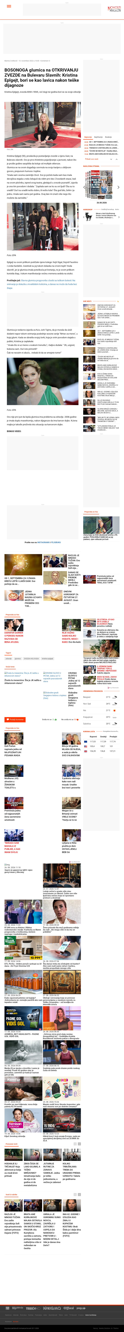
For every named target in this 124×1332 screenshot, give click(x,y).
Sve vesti (87, 301)
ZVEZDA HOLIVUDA (31, 659)
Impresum (8, 1321)
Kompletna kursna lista (111, 731)
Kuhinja (30, 1315)
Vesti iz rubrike (11, 1195)
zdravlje (9, 659)
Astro (117, 209)
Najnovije (88, 137)
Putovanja (38, 1315)
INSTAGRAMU (43, 542)
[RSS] (118, 301)
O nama (81, 1315)
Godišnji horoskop (107, 209)
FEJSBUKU (56, 542)
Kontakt (15, 1321)
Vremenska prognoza (93, 691)
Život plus (23, 1315)
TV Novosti (73, 1315)
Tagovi (8, 653)
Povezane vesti (11, 1144)
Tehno (61, 1315)
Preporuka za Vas (12, 615)
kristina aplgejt (47, 659)
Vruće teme (10, 667)
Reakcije (108, 137)
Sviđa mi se (48, 719)
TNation (116, 1328)
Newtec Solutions (104, 1328)
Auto (66, 1315)
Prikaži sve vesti (91, 159)
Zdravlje (15, 1315)
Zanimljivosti (53, 1315)
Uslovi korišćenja (90, 1315)
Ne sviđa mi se (68, 719)
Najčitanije (98, 137)
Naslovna (8, 1315)
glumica (18, 659)
